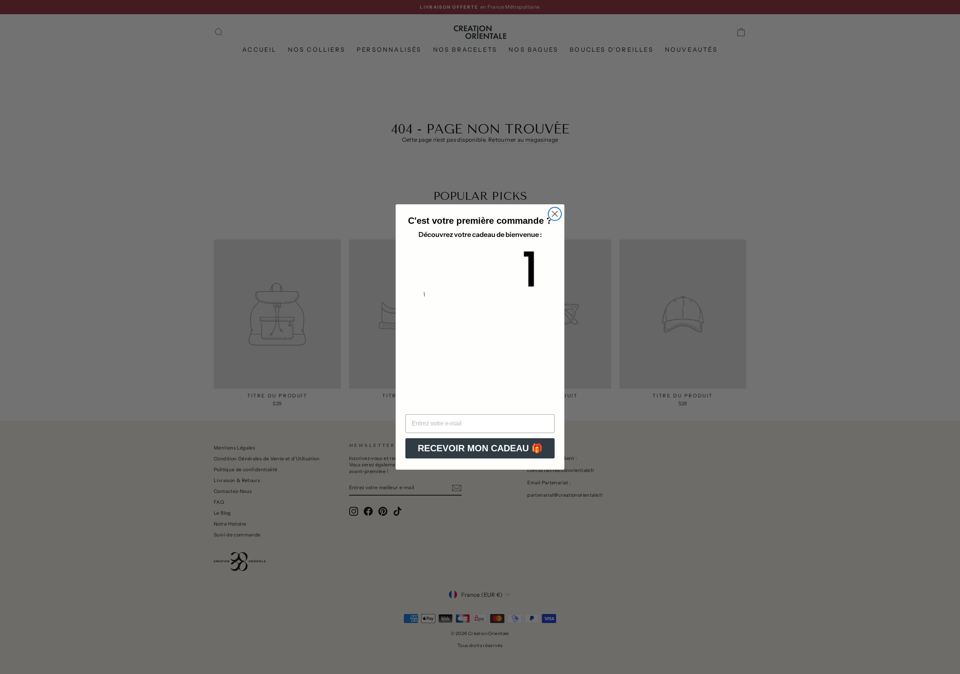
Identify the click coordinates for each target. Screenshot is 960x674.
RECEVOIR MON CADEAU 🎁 (480, 448)
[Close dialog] (554, 213)
